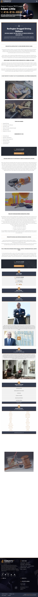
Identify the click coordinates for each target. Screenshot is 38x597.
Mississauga (28, 422)
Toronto (10, 429)
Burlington (27, 413)
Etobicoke (10, 415)
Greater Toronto (27, 415)
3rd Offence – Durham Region (25, 564)
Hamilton (10, 418)
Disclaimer (4, 595)
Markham (27, 421)
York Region (28, 430)
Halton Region (28, 417)
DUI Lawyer (31, 230)
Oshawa (28, 425)
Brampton (10, 413)
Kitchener (27, 419)
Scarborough (28, 427)
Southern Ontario (10, 425)
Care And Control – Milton (25, 567)
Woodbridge (11, 430)
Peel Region (11, 426)
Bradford (27, 411)
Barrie (11, 411)
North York (27, 423)
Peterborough (28, 426)
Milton (11, 422)
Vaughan (27, 429)
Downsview (10, 414)
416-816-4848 (12, 12)
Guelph (11, 417)
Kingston (10, 419)
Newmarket (10, 423)
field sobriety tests (23, 217)
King (27, 418)
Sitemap (9, 595)
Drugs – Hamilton (23, 569)
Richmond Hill (11, 427)
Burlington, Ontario (15, 254)
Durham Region (27, 414)
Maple (11, 421)
